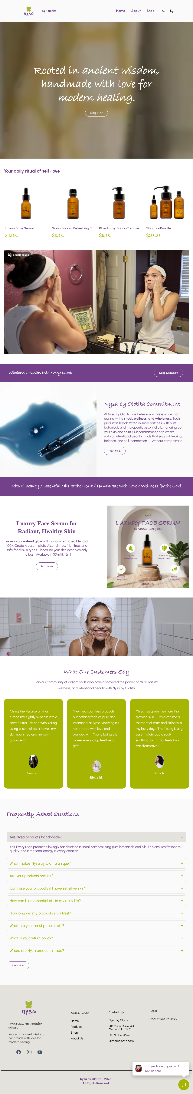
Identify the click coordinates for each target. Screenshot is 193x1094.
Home (120, 11)
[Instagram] (29, 1052)
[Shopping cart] (171, 11)
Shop (151, 11)
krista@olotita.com (121, 1041)
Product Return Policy (163, 1019)
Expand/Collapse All (19, 827)
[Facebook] (18, 1052)
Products (76, 1026)
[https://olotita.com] (29, 11)
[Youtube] (39, 1052)
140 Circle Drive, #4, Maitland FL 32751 (122, 1027)
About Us (77, 1038)
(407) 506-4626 (119, 1035)
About (136, 11)
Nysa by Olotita (119, 1020)
